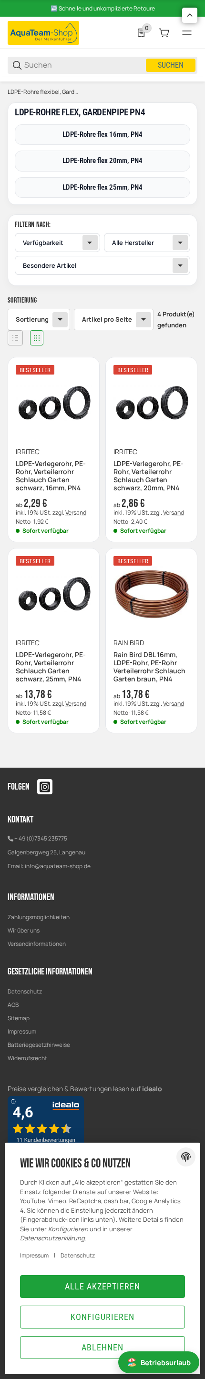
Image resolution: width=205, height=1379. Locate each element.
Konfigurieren (102, 1317)
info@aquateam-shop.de (58, 866)
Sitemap (19, 1018)
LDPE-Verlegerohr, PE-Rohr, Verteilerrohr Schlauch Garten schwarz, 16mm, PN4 (51, 476)
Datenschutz (25, 991)
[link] (102, 250)
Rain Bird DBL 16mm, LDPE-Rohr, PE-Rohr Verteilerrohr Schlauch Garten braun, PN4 (149, 667)
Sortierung (32, 319)
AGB (13, 1005)
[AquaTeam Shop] (43, 32)
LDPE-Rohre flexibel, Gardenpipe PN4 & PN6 (45, 92)
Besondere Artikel (49, 265)
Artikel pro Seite (107, 319)
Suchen (171, 65)
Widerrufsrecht (27, 1058)
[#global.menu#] (186, 32)
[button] (15, 337)
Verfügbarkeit (43, 242)
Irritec (28, 451)
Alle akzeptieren (102, 1286)
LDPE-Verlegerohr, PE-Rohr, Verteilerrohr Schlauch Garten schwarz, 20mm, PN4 (148, 476)
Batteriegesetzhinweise (39, 1045)
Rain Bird (128, 642)
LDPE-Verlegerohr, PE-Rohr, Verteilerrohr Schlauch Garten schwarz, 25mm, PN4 (51, 667)
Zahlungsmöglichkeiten (39, 917)
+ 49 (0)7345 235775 (40, 838)
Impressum (22, 1031)
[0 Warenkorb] (164, 32)
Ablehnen (102, 1347)
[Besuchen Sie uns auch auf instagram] (44, 786)
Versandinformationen (37, 944)
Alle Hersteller (133, 242)
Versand (75, 512)
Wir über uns (24, 930)
